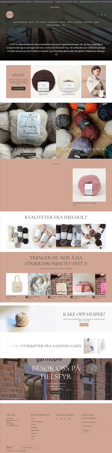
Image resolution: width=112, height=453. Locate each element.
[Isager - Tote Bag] (17, 284)
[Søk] (98, 15)
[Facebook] (57, 419)
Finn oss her (56, 392)
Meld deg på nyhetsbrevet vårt (88, 1)
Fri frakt (57, 1)
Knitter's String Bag (33, 296)
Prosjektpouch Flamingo (80, 296)
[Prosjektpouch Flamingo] (84, 284)
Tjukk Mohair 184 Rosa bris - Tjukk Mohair (84, 203)
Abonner (86, 431)
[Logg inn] (101, 15)
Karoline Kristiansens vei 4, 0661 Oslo (56, 383)
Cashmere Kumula (28, 154)
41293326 (11, 423)
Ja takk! (84, 324)
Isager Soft (84, 154)
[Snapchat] (65, 419)
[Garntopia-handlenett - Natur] (61, 284)
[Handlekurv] (105, 15)
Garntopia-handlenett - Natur (59, 296)
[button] (7, 286)
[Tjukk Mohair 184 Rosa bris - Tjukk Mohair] (89, 185)
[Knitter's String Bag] (39, 284)
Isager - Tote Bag (11, 296)
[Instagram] (61, 419)
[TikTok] (69, 419)
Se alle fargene (18, 88)
